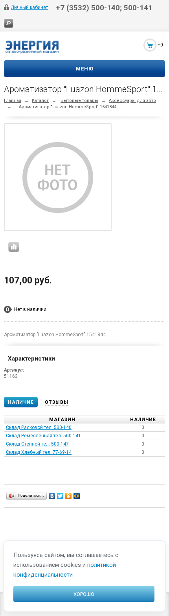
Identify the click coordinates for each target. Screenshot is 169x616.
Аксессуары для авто (132, 100)
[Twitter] (60, 496)
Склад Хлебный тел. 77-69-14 (39, 452)
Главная (12, 100)
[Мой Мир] (77, 496)
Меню (85, 69)
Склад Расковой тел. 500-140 (39, 427)
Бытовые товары (79, 100)
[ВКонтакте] (52, 496)
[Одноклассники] (68, 496)
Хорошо (83, 594)
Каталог (40, 100)
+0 (160, 45)
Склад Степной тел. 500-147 (37, 444)
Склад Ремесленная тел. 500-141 (43, 435)
